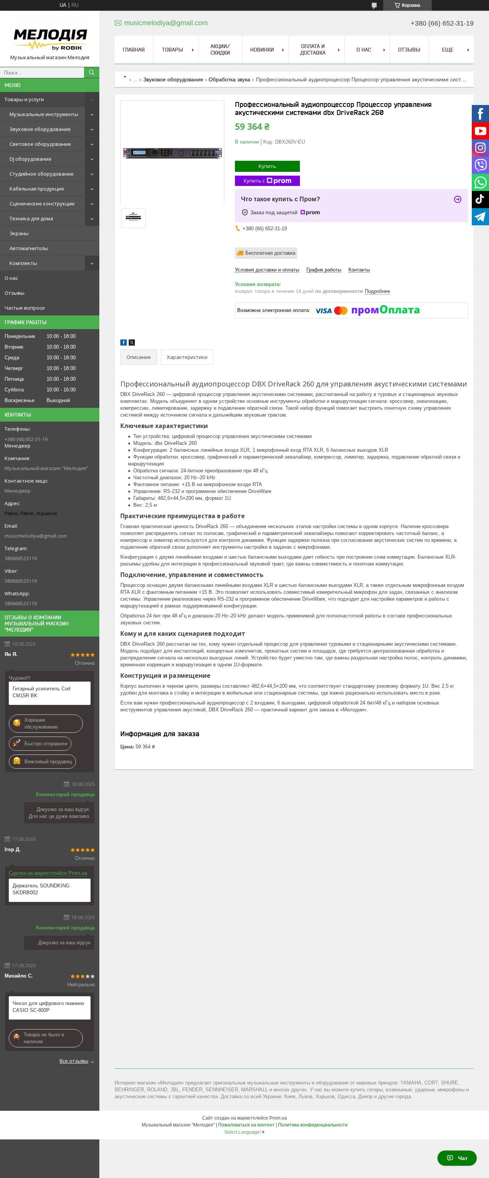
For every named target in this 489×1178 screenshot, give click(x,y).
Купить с (254, 180)
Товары (172, 50)
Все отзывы (74, 1060)
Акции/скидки (220, 49)
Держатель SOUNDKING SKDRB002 (41, 889)
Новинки (262, 50)
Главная (134, 50)
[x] (132, 344)
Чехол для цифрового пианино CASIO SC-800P (48, 1006)
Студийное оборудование (42, 173)
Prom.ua (278, 1118)
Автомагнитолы (29, 248)
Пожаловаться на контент (246, 1125)
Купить (267, 166)
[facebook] (123, 344)
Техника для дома (31, 218)
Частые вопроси (25, 307)
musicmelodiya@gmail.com (36, 535)
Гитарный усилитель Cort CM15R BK (42, 692)
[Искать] (91, 72)
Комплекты (23, 263)
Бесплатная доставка (270, 253)
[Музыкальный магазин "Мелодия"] (50, 35)
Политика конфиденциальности (313, 1125)
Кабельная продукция (37, 188)
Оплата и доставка (312, 49)
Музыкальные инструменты (44, 114)
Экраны (19, 233)
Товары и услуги (24, 99)
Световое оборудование (40, 144)
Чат (463, 1158)
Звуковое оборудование (40, 129)
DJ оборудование (31, 158)
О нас (11, 278)
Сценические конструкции (42, 203)
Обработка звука (229, 79)
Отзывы (14, 292)
